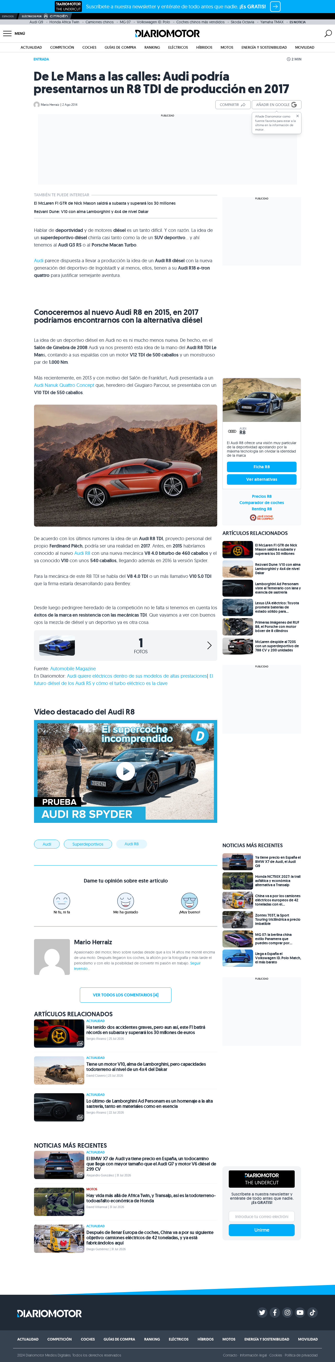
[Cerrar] (297, 116)
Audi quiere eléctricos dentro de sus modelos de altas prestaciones (137, 676)
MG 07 (125, 22)
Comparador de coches (261, 502)
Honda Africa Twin (64, 22)
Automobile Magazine (73, 669)
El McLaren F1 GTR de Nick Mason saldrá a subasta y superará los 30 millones (105, 203)
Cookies (275, 1355)
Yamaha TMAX (271, 22)
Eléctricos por (32, 16)
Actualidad (31, 47)
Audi (38, 261)
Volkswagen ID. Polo (153, 22)
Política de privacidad (301, 1355)
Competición (62, 47)
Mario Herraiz (50, 105)
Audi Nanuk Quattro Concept (64, 385)
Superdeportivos (87, 844)
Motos (227, 47)
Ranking (152, 47)
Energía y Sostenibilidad (264, 47)
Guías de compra (120, 47)
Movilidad (304, 47)
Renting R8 (262, 509)
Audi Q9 (36, 22)
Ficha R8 (262, 467)
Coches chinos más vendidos (200, 22)
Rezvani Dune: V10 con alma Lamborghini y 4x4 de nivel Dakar (91, 212)
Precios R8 (262, 496)
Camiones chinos (100, 22)
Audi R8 (82, 553)
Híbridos (204, 47)
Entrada (41, 59)
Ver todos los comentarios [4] (125, 995)
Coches (89, 47)
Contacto (230, 1355)
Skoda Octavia (242, 22)
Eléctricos (178, 47)
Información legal (253, 1355)
